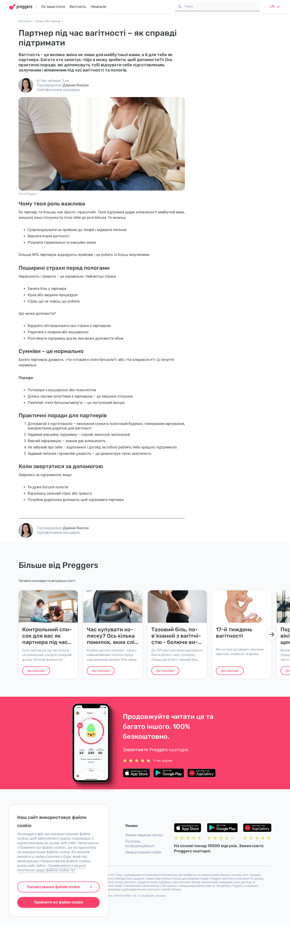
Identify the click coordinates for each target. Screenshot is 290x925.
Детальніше (36, 670)
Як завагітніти (53, 7)
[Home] (20, 7)
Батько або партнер (48, 21)
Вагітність (78, 7)
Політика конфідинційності (140, 843)
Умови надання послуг (144, 835)
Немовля (98, 7)
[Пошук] (179, 6)
